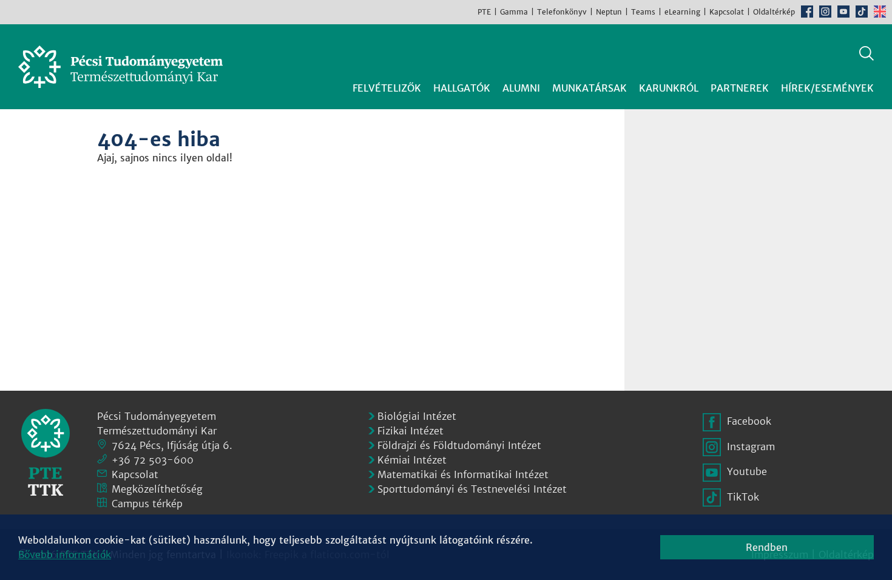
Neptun (609, 11)
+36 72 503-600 (153, 460)
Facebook (807, 11)
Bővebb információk (64, 554)
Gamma (514, 11)
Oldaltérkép (774, 11)
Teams (643, 11)
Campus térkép (147, 503)
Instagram (825, 11)
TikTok (862, 11)
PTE (484, 11)
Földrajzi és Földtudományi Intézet (459, 445)
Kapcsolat (726, 11)
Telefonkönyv (562, 11)
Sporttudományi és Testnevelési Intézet (472, 489)
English (880, 11)
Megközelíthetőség (157, 489)
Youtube (843, 11)
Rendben (767, 547)
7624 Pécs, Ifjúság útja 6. (172, 445)
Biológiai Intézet (416, 416)
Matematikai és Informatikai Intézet (463, 474)
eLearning (682, 11)
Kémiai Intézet (412, 460)
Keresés (866, 53)
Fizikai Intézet (410, 431)
